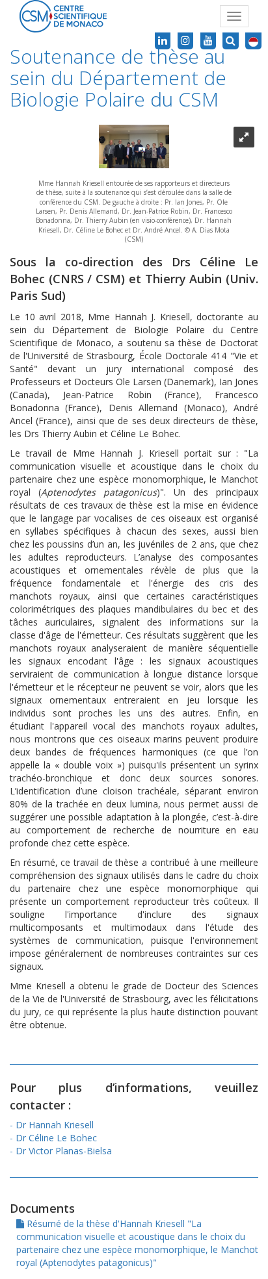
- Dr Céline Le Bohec (53, 1138)
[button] (253, 40)
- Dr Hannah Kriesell (52, 1125)
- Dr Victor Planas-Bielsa (61, 1151)
